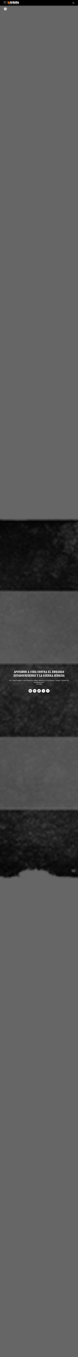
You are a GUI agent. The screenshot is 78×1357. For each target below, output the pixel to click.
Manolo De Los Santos (46, 680)
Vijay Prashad (17, 680)
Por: (11, 680)
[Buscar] (73, 3)
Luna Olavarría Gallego (30, 680)
